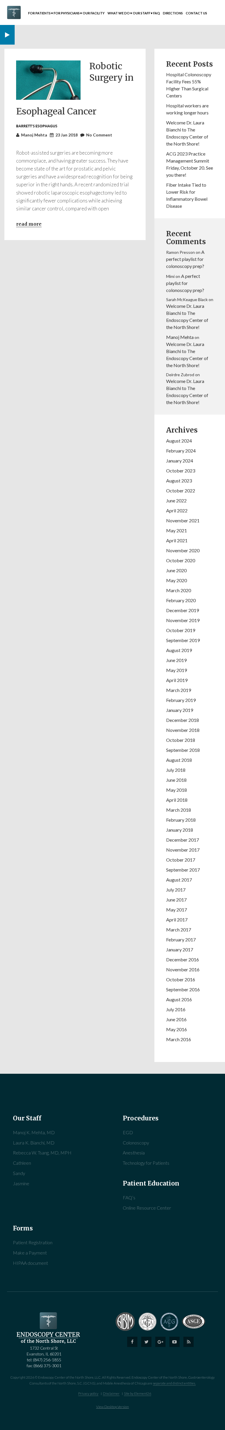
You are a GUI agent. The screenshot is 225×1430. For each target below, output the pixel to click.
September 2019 (183, 640)
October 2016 (180, 979)
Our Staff (141, 13)
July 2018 (175, 770)
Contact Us (196, 13)
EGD (128, 1132)
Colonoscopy (136, 1142)
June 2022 (176, 500)
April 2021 (177, 540)
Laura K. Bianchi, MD (33, 1142)
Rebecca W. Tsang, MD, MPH (42, 1152)
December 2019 (182, 610)
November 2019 (183, 620)
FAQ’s (129, 1197)
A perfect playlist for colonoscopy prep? (185, 259)
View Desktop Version (112, 1406)
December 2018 (182, 720)
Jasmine (21, 1183)
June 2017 (176, 899)
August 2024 (179, 440)
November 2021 (183, 520)
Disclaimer (111, 1393)
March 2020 (178, 590)
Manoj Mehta (180, 337)
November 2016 (183, 969)
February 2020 (181, 600)
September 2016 (183, 989)
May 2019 (176, 670)
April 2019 (177, 680)
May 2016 (176, 1029)
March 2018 (178, 810)
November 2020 (183, 550)
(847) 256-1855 (47, 1359)
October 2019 (180, 630)
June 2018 (176, 780)
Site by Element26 (137, 1393)
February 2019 (181, 700)
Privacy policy (88, 1393)
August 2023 (179, 480)
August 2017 (179, 879)
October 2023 (180, 470)
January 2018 (179, 830)
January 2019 (179, 710)
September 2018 (183, 750)
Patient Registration (32, 1242)
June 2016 (176, 1019)
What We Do (119, 13)
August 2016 (179, 999)
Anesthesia (134, 1152)
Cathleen (22, 1163)
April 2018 (177, 800)
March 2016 (178, 1039)
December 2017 (182, 840)
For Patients (39, 13)
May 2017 (176, 909)
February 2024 (181, 450)
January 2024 (179, 460)
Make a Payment (30, 1252)
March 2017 (178, 929)
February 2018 (181, 820)
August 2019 (179, 650)
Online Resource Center (147, 1207)
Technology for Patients (146, 1163)
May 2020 (176, 580)
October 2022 (180, 490)
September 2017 (183, 869)
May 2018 (176, 790)
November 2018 (183, 730)
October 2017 (180, 859)
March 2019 (178, 690)
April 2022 (177, 510)
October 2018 (180, 740)
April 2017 (177, 919)
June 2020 (176, 570)
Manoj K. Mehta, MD (34, 1132)
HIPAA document (30, 1263)
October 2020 (180, 560)
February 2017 (181, 939)
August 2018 (179, 760)
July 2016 (175, 1009)
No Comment (99, 134)
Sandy (19, 1173)
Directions (173, 13)
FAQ (156, 13)
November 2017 (183, 849)
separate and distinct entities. (174, 1383)
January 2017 (179, 949)
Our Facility (94, 13)
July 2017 (175, 889)
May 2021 (176, 530)
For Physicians (67, 13)
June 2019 (176, 660)
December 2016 (182, 959)
